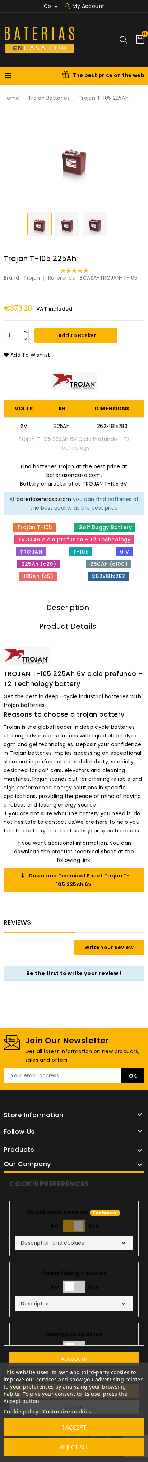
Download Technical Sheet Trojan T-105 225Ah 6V (74, 880)
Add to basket (76, 335)
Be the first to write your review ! (74, 973)
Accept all (74, 1358)
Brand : (13, 277)
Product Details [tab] (68, 626)
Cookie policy (21, 1411)
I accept (74, 1427)
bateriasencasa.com (44, 499)
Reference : (63, 277)
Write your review (109, 947)
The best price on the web (108, 75)
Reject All (74, 1447)
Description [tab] (67, 608)
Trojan (31, 277)
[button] (74, 1243)
